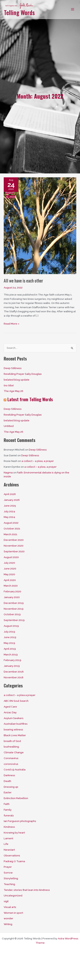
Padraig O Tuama (14, 861)
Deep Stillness (13, 368)
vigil (6, 901)
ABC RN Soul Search (16, 700)
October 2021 (12, 528)
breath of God (12, 741)
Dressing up (11, 786)
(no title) (9, 385)
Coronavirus (11, 758)
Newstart (9, 849)
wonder (8, 918)
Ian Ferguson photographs (20, 821)
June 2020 (10, 568)
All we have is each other (23, 280)
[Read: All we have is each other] (40, 225)
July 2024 (9, 511)
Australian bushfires (16, 723)
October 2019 (12, 614)
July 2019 (9, 631)
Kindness (9, 826)
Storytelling (11, 878)
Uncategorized (13, 895)
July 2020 (9, 562)
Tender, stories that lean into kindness (27, 889)
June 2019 (10, 637)
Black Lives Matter (15, 735)
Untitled (9, 425)
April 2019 (10, 648)
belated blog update (16, 379)
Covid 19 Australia (14, 769)
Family (8, 809)
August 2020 (11, 557)
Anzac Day (10, 712)
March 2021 (10, 534)
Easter (8, 792)
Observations (12, 855)
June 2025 (10, 505)
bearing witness (13, 729)
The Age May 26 (13, 390)
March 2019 (11, 654)
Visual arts (10, 907)
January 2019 (12, 665)
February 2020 (12, 591)
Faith (6, 803)
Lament (8, 838)
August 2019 (11, 625)
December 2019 (14, 602)
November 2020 (13, 545)
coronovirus (11, 763)
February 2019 (12, 660)
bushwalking (11, 746)
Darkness (9, 775)
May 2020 (9, 574)
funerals (9, 815)
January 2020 (12, 597)
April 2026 (10, 494)
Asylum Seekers (13, 718)
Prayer (8, 866)
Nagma (8, 472)
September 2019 (14, 620)
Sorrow (8, 872)
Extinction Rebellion (16, 798)
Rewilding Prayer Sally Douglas (23, 373)
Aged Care (10, 706)
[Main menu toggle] (72, 9)
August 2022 (11, 522)
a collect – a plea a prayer (19, 695)
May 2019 (9, 642)
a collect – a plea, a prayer (38, 460)
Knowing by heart (14, 832)
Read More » (11, 324)
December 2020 (14, 539)
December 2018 (14, 671)
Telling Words (19, 12)
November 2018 (13, 677)
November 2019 (13, 608)
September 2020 (14, 551)
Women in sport (13, 912)
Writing (8, 924)
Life (6, 843)
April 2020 (10, 580)
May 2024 (9, 516)
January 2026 (12, 499)
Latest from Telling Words (30, 399)
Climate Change (14, 752)
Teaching (9, 884)
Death (7, 781)
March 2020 (11, 585)
